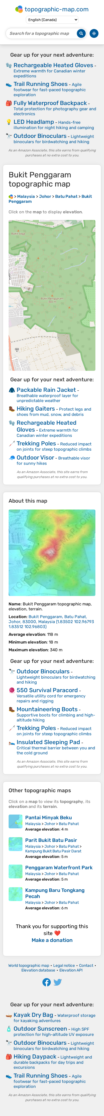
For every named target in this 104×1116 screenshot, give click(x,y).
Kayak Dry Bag (33, 1014)
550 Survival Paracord (47, 690)
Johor (49, 823)
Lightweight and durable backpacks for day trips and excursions (53, 1062)
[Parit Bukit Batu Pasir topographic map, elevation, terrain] (15, 848)
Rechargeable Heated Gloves (53, 65)
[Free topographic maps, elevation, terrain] (11, 196)
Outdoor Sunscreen (40, 1028)
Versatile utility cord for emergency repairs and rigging (51, 698)
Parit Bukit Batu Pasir (51, 840)
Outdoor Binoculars (40, 135)
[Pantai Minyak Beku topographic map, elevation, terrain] (15, 823)
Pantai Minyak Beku (48, 818)
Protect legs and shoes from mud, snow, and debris (54, 412)
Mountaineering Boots (47, 709)
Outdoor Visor (35, 457)
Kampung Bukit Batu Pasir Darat (53, 851)
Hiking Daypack (35, 1056)
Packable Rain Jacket (46, 389)
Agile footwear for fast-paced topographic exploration (50, 89)
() (51, 621)
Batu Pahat (69, 823)
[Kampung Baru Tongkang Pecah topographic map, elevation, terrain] (15, 898)
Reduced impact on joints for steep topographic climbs (54, 447)
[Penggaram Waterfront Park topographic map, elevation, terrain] (15, 873)
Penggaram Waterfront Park (59, 868)
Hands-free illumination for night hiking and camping (54, 125)
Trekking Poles (36, 443)
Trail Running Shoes (41, 83)
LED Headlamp (34, 121)
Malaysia (33, 823)
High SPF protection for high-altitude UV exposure (54, 1032)
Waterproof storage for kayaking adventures (54, 1018)
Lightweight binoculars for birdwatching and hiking (54, 139)
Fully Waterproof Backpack (50, 102)
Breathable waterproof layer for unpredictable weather (47, 398)
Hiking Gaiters (36, 408)
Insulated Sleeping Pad (48, 742)
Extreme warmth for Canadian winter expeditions (47, 433)
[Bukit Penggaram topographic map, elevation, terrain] (52, 553)
